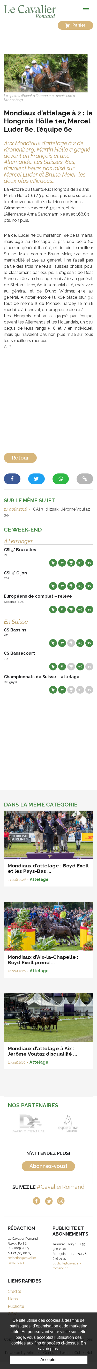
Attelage (39, 879)
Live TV (89, 563)
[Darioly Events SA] (28, 1123)
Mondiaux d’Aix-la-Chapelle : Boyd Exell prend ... (43, 959)
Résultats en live (80, 563)
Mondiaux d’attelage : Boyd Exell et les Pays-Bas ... (48, 868)
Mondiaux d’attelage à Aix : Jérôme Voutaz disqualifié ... (42, 1051)
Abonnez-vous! (48, 1166)
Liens (13, 1298)
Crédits (14, 1291)
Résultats (71, 563)
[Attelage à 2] (48, 72)
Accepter (48, 1359)
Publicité (16, 1306)
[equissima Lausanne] (68, 1123)
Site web (53, 563)
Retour (20, 458)
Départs (62, 563)
